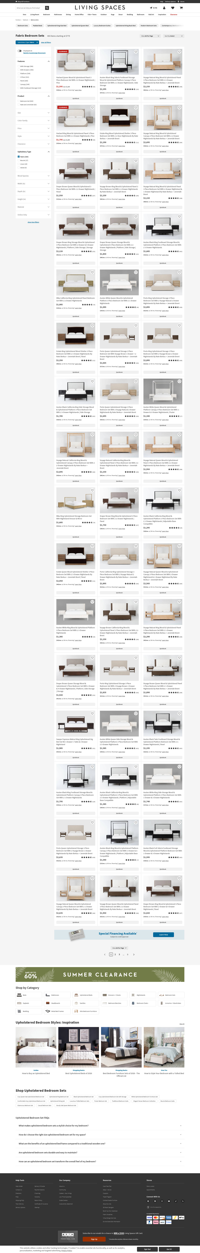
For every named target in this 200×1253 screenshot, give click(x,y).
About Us (62, 1186)
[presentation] (150, 36)
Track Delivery (20, 1204)
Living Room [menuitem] (34, 14)
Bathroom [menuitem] (140, 14)
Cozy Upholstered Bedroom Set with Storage (112, 1097)
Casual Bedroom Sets (44, 1105)
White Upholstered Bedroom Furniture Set (144, 1097)
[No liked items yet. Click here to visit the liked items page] (172, 8)
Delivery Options (170, 1)
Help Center (19, 1186)
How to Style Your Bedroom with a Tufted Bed (164, 1073)
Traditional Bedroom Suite (120, 1101)
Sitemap (37, 1207)
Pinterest (148, 1201)
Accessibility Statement (66, 1204)
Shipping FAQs (20, 1200)
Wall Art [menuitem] (151, 14)
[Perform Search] (47, 8)
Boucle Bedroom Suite (167, 1101)
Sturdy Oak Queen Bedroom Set (66, 1105)
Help (161, 1)
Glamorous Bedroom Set (25, 1105)
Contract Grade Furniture (110, 1200)
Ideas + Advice (107, 1190)
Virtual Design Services (109, 1218)
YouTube (169, 1201)
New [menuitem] (24, 14)
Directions (18, 1193)
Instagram (162, 1201)
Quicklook (76, 98)
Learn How (78, 90)
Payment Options (40, 1190)
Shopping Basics (79, 1070)
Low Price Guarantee (65, 1197)
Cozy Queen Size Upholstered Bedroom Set (31, 1097)
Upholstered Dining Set (57, 1101)
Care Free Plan (107, 1186)
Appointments (151, 1190)
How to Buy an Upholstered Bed (36, 1073)
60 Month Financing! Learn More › (27, 1)
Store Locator (150, 1186)
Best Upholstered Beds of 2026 (78, 1073)
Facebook (155, 1201)
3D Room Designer (108, 1207)
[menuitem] (181, 8)
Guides (36, 1070)
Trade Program (107, 1197)
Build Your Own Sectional (110, 1211)
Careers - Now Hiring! (65, 1193)
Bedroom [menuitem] (46, 14)
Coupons (105, 1193)
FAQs (17, 1197)
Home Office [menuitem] (79, 14)
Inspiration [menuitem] (162, 14)
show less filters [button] (33, 222)
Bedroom (25, 20)
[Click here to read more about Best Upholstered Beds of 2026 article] (78, 1047)
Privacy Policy (66, 1250)
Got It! (169, 1249)
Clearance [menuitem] (173, 14)
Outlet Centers (63, 1200)
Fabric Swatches (107, 1214)
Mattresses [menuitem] (58, 14)
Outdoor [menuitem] (104, 14)
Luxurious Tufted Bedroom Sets (79, 1101)
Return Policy (38, 1200)
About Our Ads (107, 1204)
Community (62, 1190)
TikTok (175, 1201)
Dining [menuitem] (68, 14)
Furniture (18, 20)
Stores (182, 1)
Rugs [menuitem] (112, 14)
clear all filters (46, 42)
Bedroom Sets (35, 20)
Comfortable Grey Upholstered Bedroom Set (31, 1101)
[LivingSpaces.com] (100, 7)
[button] (88, 87)
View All (182, 1024)
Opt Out (147, 1249)
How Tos (164, 1070)
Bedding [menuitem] (130, 14)
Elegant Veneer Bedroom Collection (144, 1101)
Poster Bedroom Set (100, 1101)
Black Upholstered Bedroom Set (84, 1097)
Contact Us (19, 1190)
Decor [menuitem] (121, 14)
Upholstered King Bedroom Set (59, 1097)
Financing (37, 1193)
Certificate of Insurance (41, 1204)
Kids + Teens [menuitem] (92, 14)
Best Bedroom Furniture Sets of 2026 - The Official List (121, 1074)
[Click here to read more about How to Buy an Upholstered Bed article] (36, 1047)
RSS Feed (182, 1201)
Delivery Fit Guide (40, 1186)
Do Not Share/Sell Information (111, 1221)
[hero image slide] (100, 975)
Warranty (37, 1197)
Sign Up (94, 1239)
